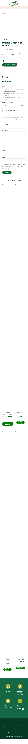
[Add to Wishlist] (3, 61)
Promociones (11, 71)
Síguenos (20, 706)
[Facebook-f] (17, 709)
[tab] (14, 77)
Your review (5, 130)
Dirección (8, 706)
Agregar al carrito (9, 64)
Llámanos (20, 691)
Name (4, 150)
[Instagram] (20, 709)
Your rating (5, 124)
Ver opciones (7, 424)
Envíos (8, 691)
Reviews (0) (6, 81)
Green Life (13, 726)
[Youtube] (23, 709)
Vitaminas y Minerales (20, 71)
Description (6, 77)
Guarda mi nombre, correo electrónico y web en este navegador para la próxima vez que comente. (13, 166)
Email (4, 157)
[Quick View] (8, 420)
